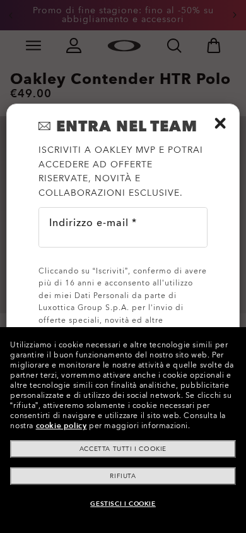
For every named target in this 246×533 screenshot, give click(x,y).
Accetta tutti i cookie (123, 449)
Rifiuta (123, 476)
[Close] (220, 123)
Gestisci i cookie (122, 504)
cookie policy (61, 426)
